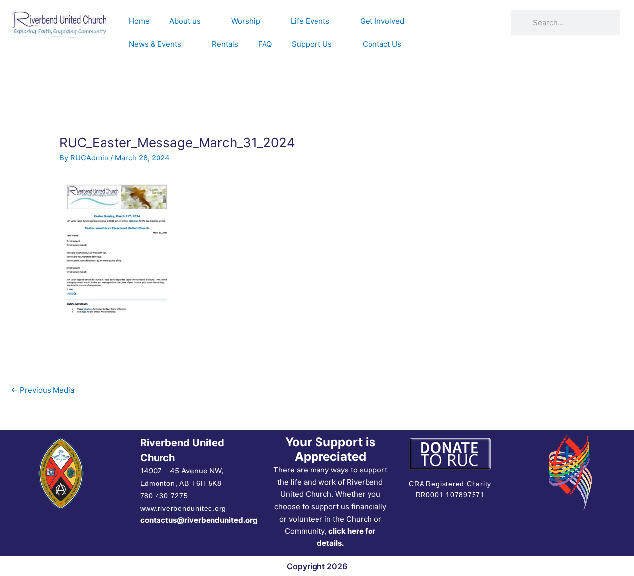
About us (185, 21)
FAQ (265, 44)
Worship (245, 21)
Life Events (310, 21)
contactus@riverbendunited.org (199, 519)
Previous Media (42, 390)
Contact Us (382, 44)
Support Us (312, 44)
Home (139, 21)
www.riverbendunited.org (183, 508)
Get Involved (382, 21)
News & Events (155, 44)
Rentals (225, 44)
